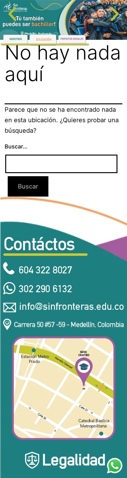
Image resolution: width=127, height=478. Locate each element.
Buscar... (16, 146)
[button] (12, 14)
